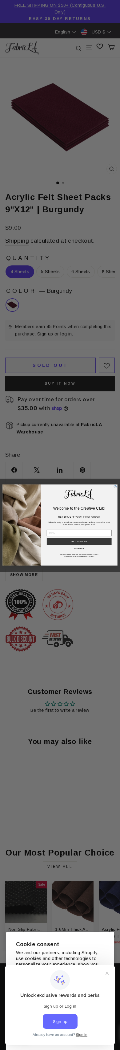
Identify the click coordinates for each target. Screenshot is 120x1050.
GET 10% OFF (79, 541)
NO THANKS (79, 548)
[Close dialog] (115, 486)
